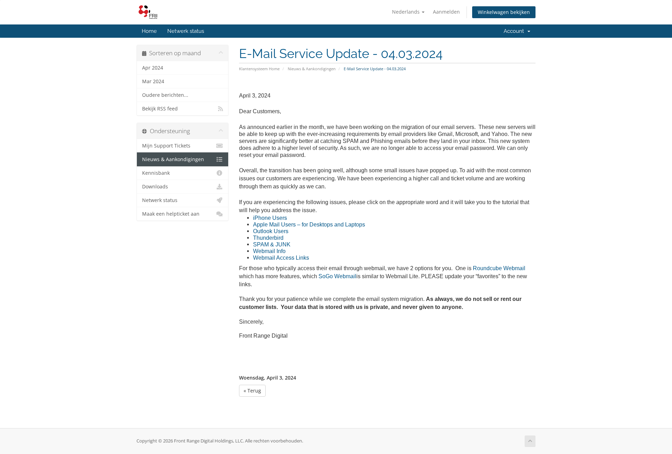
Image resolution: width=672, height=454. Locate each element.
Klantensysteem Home (259, 68)
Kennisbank (156, 173)
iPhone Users (270, 218)
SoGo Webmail (337, 276)
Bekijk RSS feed (160, 109)
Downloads (155, 186)
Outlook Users (270, 231)
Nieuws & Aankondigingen (312, 68)
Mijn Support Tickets (166, 146)
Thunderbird (268, 238)
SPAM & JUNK (271, 244)
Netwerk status (185, 31)
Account (515, 31)
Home (149, 31)
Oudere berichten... (165, 95)
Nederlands (406, 11)
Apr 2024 (152, 68)
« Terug (252, 390)
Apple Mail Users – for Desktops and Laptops (309, 225)
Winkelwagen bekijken (504, 12)
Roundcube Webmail (499, 268)
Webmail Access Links (281, 258)
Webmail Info (269, 251)
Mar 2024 (153, 81)
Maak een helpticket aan (171, 214)
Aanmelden (446, 11)
